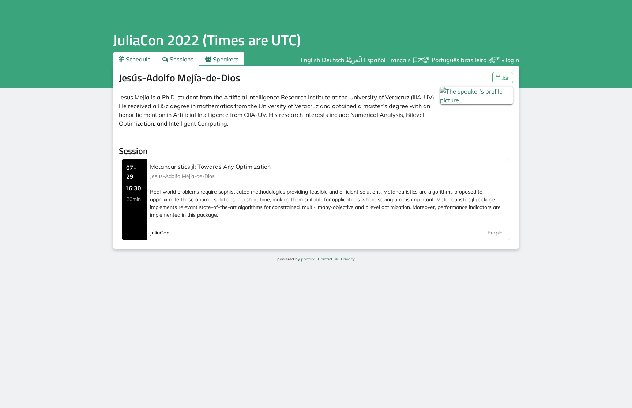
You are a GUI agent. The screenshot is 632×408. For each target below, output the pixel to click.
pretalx (308, 259)
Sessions (180, 59)
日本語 (421, 60)
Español (374, 60)
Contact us (328, 259)
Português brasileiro (459, 60)
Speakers (224, 59)
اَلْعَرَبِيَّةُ (354, 60)
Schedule (137, 59)
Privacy (348, 259)
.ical (505, 77)
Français (399, 60)
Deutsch (333, 60)
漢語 (494, 60)
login (512, 60)
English (310, 60)
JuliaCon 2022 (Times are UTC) (207, 40)
